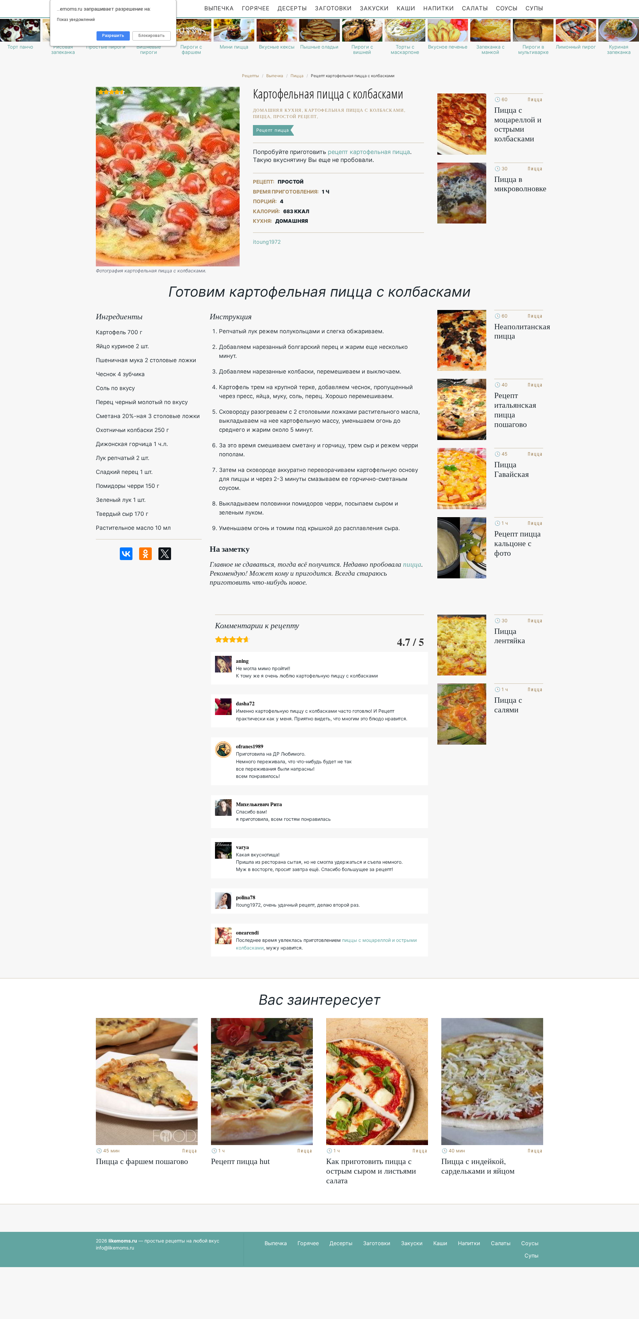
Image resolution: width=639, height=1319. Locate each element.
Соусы (507, 8)
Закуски (374, 8)
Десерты (292, 8)
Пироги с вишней (362, 49)
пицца (412, 564)
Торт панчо (20, 47)
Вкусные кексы (277, 47)
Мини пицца (234, 47)
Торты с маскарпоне (405, 49)
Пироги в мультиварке (533, 49)
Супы (534, 8)
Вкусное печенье (447, 47)
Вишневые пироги (148, 49)
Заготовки (333, 8)
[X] (164, 553)
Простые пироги (105, 47)
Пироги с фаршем (191, 49)
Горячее (256, 8)
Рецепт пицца (272, 130)
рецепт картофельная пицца (369, 151)
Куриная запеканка (619, 49)
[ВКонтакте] (126, 553)
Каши (406, 8)
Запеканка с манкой (490, 49)
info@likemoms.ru (115, 1247)
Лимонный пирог (576, 47)
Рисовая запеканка (63, 49)
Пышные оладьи (319, 47)
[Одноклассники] (145, 553)
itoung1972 (267, 241)
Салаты (475, 8)
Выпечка (219, 8)
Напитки (438, 8)
